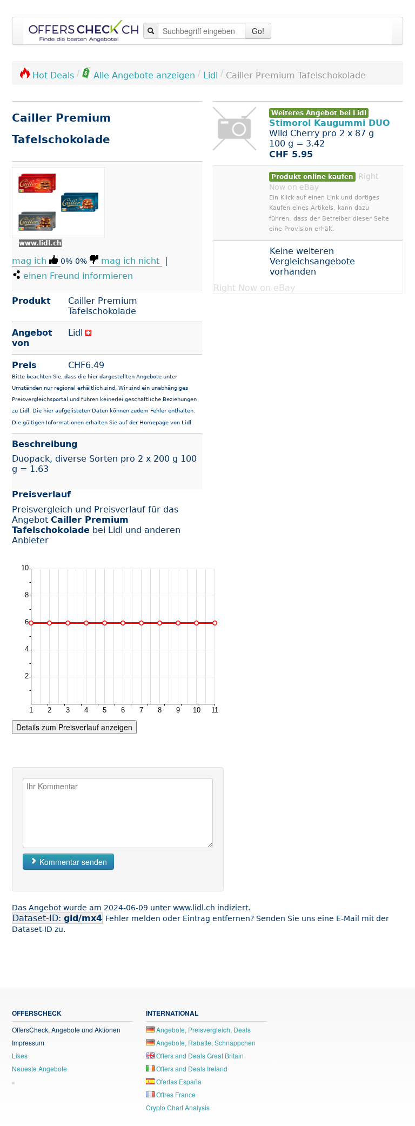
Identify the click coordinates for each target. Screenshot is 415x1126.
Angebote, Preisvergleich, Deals (203, 1029)
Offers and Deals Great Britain (199, 1055)
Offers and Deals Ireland (191, 1068)
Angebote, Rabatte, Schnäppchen (205, 1042)
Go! (258, 30)
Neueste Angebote (39, 1068)
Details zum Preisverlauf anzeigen (74, 727)
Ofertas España (178, 1081)
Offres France (175, 1094)
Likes (20, 1055)
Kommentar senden (72, 861)
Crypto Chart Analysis (178, 1107)
